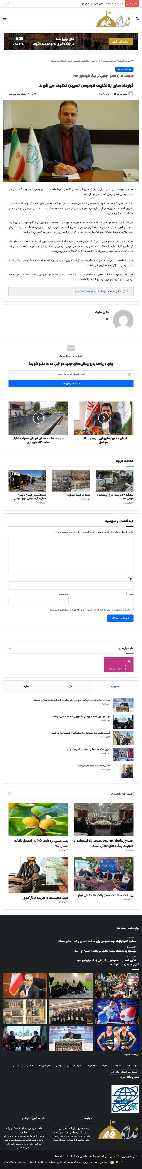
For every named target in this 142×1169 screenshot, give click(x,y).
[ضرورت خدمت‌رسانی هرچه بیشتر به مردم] (123, 754)
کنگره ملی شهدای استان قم (124, 1072)
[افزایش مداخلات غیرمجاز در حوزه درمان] (25, 985)
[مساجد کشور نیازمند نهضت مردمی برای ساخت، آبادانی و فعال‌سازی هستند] (123, 705)
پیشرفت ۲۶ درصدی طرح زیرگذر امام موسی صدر (115, 497)
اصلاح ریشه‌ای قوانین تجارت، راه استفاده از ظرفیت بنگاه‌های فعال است (103, 843)
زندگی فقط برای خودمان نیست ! (108, 4)
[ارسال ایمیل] (115, 94)
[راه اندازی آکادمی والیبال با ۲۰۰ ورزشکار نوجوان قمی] (71, 985)
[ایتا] (112, 1162)
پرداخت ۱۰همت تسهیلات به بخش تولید (104, 895)
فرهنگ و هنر (74, 1162)
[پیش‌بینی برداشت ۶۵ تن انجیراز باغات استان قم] (38, 819)
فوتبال (59, 1065)
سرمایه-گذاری (74, 1065)
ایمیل (129, 594)
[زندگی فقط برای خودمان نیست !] (123, 771)
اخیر (70, 686)
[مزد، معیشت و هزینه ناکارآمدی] (38, 875)
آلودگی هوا (132, 1065)
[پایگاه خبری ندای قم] (113, 18)
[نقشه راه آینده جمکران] (71, 481)
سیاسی (103, 1162)
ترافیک (105, 1065)
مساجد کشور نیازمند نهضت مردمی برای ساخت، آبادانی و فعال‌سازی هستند (71, 700)
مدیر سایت (122, 94)
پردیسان (17, 1065)
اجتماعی (117, 1065)
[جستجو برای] (137, 20)
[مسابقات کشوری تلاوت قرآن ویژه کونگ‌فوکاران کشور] (71, 1011)
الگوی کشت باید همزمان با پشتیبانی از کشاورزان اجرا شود (81, 733)
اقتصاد (32, 1162)
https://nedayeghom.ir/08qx (90, 291)
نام (130, 578)
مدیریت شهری (109, 61)
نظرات (25, 686)
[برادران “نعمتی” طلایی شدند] (117, 1011)
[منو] (4, 20)
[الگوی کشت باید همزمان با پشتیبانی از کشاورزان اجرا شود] (123, 738)
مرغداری (29, 1065)
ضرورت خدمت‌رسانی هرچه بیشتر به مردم (88, 749)
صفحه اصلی (124, 61)
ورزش (52, 1162)
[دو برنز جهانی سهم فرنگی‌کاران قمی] (117, 1038)
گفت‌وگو (8, 1162)
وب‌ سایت (64, 594)
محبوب (115, 686)
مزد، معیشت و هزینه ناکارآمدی (45, 898)
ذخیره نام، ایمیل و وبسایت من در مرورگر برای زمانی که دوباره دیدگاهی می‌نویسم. (90, 610)
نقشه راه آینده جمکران (78, 495)
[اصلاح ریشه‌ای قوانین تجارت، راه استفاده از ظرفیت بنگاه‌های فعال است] (103, 819)
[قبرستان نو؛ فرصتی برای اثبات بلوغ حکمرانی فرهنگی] (25, 1011)
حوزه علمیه (21, 1162)
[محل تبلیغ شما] (71, 41)
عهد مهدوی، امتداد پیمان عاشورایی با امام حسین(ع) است (80, 717)
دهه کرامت (91, 1065)
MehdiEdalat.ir (64, 1156)
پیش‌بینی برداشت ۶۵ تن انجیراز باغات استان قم (41, 843)
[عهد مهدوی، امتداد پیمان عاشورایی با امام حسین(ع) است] (123, 722)
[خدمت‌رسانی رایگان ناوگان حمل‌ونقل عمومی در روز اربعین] (27, 481)
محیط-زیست (44, 1065)
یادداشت (42, 1162)
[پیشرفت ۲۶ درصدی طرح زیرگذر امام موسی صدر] (114, 481)
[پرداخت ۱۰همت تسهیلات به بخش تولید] (103, 874)
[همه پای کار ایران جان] (117, 985)
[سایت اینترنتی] (107, 318)
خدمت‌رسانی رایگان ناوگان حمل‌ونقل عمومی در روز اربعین (29, 497)
